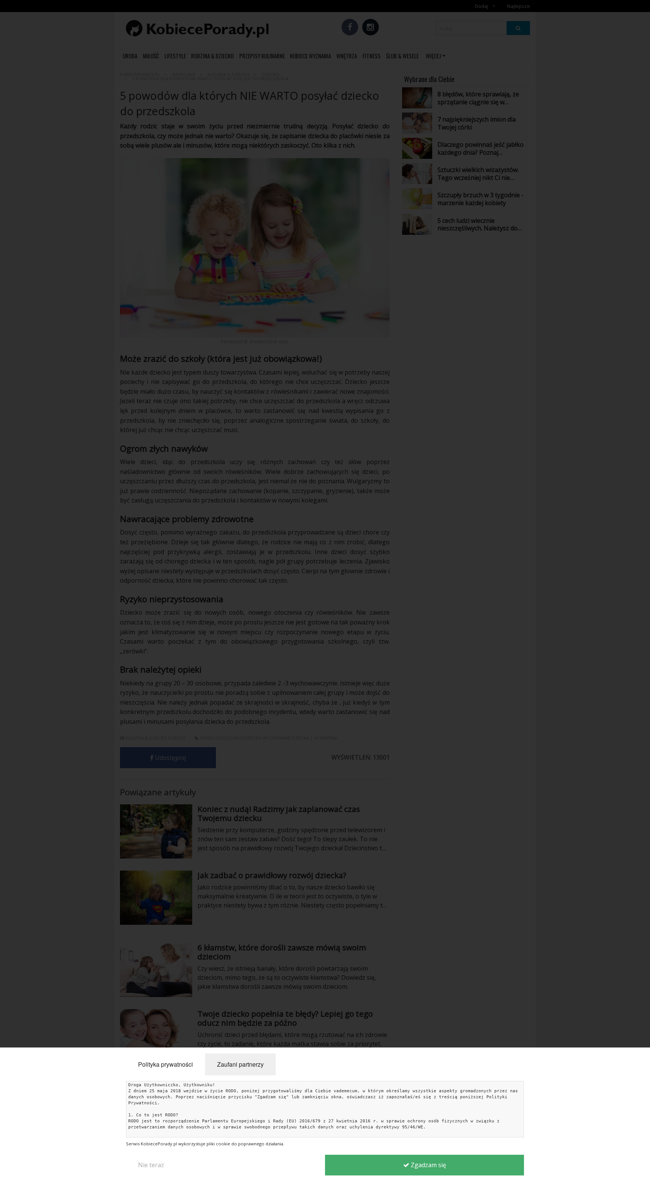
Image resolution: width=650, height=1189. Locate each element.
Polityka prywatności (165, 1064)
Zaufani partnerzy (240, 1064)
